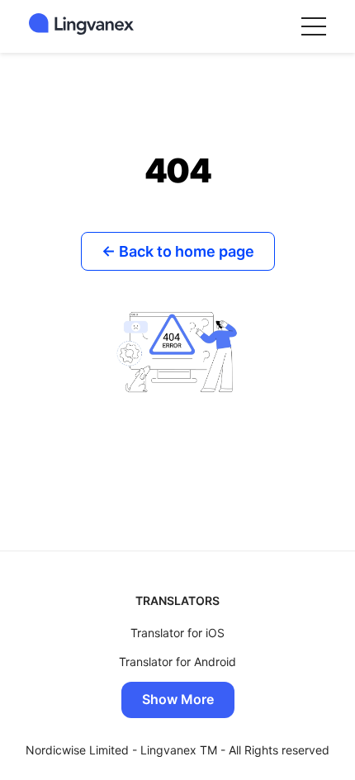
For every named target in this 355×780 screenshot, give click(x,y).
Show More (178, 699)
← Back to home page (178, 251)
